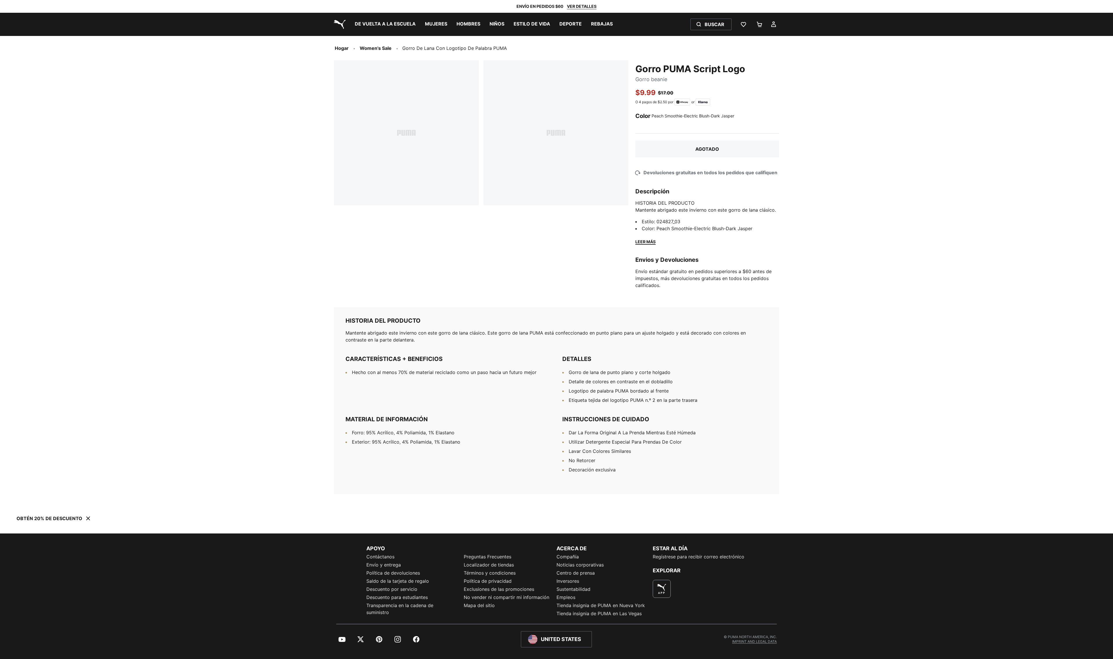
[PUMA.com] (338, 24)
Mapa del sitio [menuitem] (479, 605)
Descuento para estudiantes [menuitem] (397, 597)
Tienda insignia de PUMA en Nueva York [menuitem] (600, 605)
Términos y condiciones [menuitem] (490, 573)
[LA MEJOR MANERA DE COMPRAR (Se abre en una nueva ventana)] (662, 589)
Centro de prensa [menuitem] (575, 573)
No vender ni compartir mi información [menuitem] (506, 597)
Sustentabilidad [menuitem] (573, 589)
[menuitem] (385, 24)
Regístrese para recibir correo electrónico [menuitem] (698, 557)
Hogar (342, 48)
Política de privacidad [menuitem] (488, 581)
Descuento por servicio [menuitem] (391, 589)
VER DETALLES (581, 6)
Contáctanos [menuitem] (380, 557)
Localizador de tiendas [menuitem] (489, 565)
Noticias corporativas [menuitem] (580, 565)
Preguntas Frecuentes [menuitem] (487, 557)
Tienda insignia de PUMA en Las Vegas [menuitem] (599, 613)
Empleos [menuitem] (565, 597)
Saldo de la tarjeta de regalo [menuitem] (397, 581)
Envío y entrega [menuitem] (383, 565)
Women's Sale (376, 48)
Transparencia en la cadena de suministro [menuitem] (399, 608)
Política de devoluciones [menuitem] (393, 573)
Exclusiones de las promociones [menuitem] (499, 589)
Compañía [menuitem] (567, 557)
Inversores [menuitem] (567, 581)
